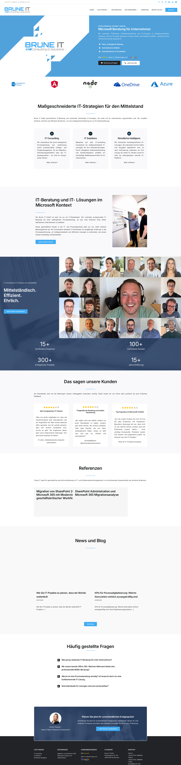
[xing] (176, 2)
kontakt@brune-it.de (24, 2)
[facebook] (159, 2)
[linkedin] (172, 2)
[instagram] (165, 2)
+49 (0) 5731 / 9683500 (10, 2)
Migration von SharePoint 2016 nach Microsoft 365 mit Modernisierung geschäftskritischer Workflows (60, 495)
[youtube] (169, 2)
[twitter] (162, 2)
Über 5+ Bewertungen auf (113, 57)
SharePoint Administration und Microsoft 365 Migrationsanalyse (97, 493)
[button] (91, 659)
